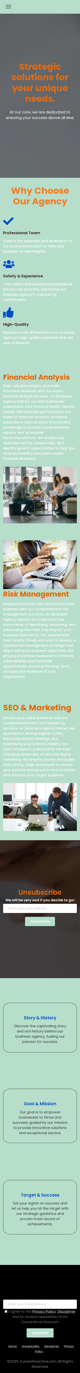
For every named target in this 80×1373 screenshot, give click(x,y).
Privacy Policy (44, 1311)
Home (12, 1346)
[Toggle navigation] (8, 7)
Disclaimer (66, 1311)
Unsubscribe (30, 1346)
